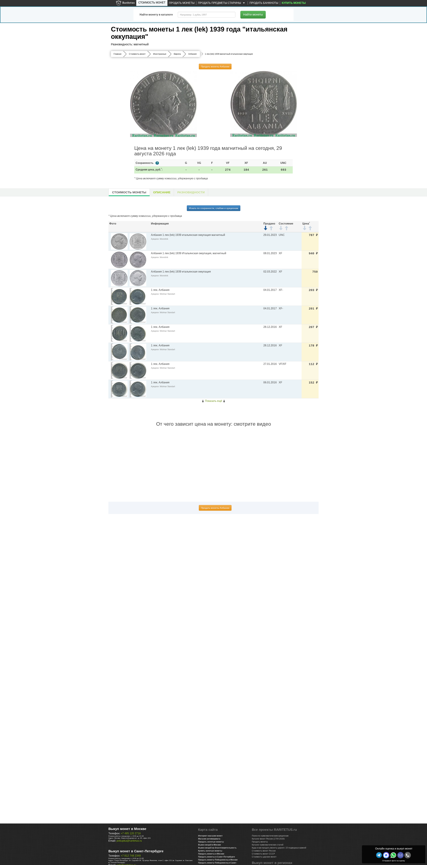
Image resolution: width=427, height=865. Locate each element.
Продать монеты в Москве (211, 854)
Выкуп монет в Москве (127, 829)
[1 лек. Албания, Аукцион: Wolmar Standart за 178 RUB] (119, 351)
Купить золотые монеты (210, 851)
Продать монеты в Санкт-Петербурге (216, 857)
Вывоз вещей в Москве (209, 845)
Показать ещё (213, 401)
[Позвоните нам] (407, 855)
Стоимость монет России (264, 851)
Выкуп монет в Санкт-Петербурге (135, 851)
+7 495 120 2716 (131, 833)
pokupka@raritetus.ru (129, 840)
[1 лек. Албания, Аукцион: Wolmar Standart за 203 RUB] (119, 296)
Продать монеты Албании (215, 66)
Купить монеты (294, 3)
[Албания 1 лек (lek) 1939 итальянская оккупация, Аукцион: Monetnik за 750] (119, 277)
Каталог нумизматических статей (267, 845)
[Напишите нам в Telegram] (379, 855)
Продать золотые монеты (211, 842)
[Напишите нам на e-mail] (400, 855)
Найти (253, 14)
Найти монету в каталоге (156, 14)
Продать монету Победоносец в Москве (218, 860)
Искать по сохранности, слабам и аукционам (213, 208)
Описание (161, 192)
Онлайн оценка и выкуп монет (393, 848)
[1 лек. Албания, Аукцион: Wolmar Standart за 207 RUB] (119, 333)
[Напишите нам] (386, 855)
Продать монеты (181, 3)
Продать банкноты (264, 3)
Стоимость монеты (129, 192)
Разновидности (191, 192)
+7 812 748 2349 (131, 855)
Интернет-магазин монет (210, 836)
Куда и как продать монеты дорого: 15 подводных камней (279, 848)
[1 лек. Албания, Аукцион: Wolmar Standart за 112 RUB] (119, 370)
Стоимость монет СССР (263, 854)
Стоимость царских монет (264, 857)
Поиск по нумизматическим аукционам (270, 836)
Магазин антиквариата (209, 839)
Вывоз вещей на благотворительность (217, 848)
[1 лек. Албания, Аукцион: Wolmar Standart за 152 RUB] (119, 388)
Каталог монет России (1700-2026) (268, 839)
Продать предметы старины (220, 3)
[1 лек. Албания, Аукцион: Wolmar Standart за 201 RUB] (119, 314)
